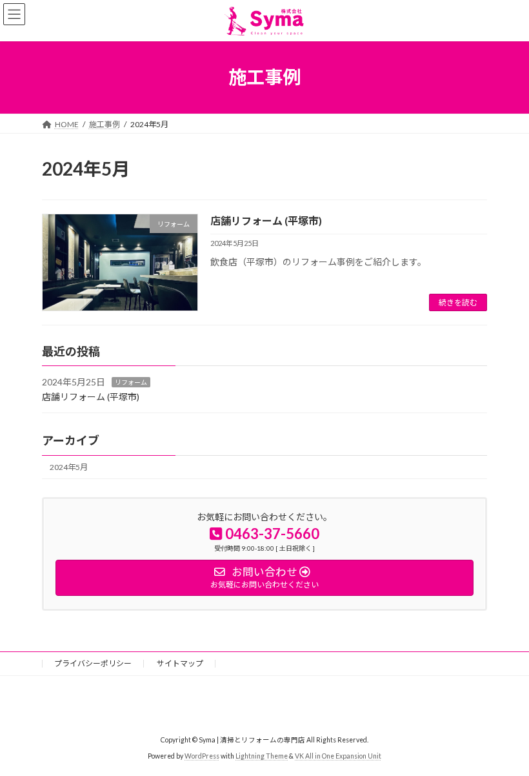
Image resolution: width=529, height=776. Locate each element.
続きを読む (458, 302)
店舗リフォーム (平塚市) (266, 220)
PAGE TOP (505, 739)
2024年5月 (69, 468)
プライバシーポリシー (93, 663)
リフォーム (131, 383)
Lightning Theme (261, 756)
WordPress (202, 756)
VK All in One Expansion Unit (338, 756)
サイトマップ (180, 663)
